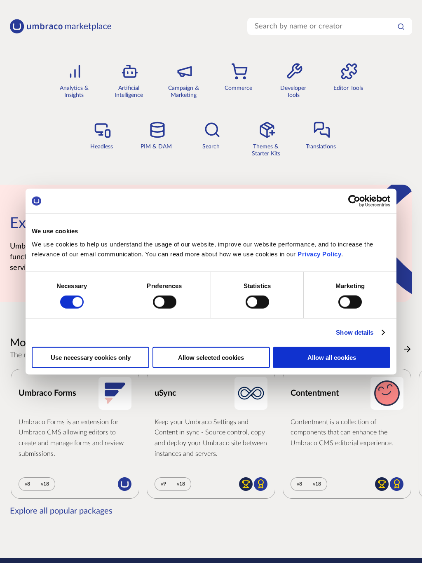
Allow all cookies (331, 357)
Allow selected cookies (211, 357)
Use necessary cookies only (91, 357)
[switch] (164, 302)
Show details (354, 332)
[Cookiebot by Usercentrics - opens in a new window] (354, 201)
